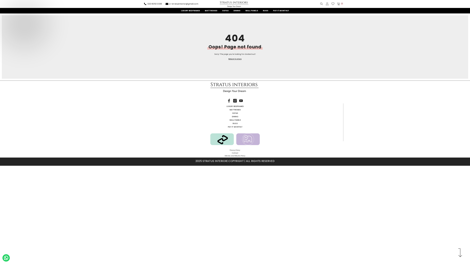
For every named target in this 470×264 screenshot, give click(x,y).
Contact (235, 153)
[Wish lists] (332, 3)
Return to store (235, 59)
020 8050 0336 (154, 4)
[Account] (327, 3)
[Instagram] (235, 101)
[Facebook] (229, 101)
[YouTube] (241, 101)
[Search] (321, 3)
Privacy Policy (235, 150)
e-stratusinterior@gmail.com (183, 4)
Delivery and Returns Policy (235, 156)
